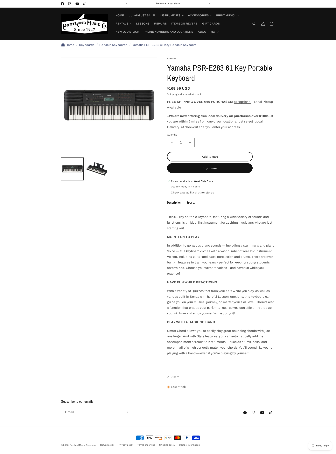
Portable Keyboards (113, 44)
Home (70, 44)
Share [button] (175, 377)
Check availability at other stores (192, 192)
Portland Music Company (83, 445)
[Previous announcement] (126, 3)
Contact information (189, 445)
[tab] (174, 203)
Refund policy (107, 445)
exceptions (242, 101)
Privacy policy (126, 445)
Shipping (172, 94)
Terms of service (146, 445)
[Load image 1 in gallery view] (72, 169)
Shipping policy (167, 445)
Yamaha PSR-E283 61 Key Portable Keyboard (164, 44)
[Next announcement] (209, 3)
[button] (172, 15)
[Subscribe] (126, 412)
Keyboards (86, 44)
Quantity (172, 134)
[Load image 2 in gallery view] (97, 169)
